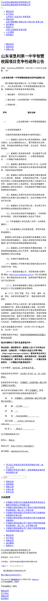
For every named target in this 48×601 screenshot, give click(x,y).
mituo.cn (35, 579)
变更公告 (10, 492)
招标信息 (10, 47)
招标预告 (10, 484)
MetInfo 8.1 (16, 579)
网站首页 (10, 11)
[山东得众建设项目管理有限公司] (24, 3)
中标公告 (10, 489)
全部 (8, 22)
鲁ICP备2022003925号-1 (11, 575)
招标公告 (10, 49)
